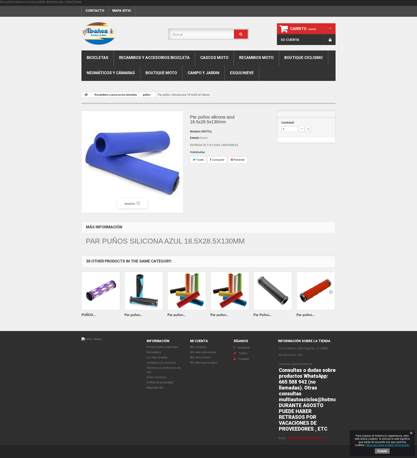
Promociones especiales (163, 347)
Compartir (217, 159)
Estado (194, 137)
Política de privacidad (160, 382)
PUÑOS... (88, 315)
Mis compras (198, 347)
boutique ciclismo (303, 57)
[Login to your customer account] (330, 39)
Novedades (154, 352)
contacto (95, 11)
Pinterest (239, 159)
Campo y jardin (203, 72)
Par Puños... (262, 315)
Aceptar (382, 451)
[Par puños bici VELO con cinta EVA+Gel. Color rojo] (315, 290)
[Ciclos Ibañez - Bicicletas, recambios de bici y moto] (121, 33)
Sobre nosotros (157, 377)
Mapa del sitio (155, 387)
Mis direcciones (200, 357)
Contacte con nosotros (161, 362)
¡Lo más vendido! (157, 357)
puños (147, 94)
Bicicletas (97, 57)
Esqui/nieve (242, 72)
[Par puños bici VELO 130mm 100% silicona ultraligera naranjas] (229, 290)
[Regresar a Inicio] (86, 94)
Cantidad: (288, 122)
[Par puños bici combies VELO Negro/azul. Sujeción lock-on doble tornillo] (143, 290)
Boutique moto (161, 72)
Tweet (199, 159)
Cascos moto (214, 57)
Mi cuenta (199, 341)
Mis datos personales (203, 362)
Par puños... (133, 315)
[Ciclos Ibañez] (110, 339)
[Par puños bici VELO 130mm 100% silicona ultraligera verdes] (186, 290)
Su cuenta (290, 40)
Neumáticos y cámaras (111, 72)
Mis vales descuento (203, 352)
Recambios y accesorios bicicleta (154, 57)
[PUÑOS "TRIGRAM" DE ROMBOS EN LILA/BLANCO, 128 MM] (100, 290)
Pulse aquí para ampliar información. (388, 445)
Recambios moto (256, 57)
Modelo (195, 131)
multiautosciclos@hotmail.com (306, 438)
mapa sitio (121, 11)
